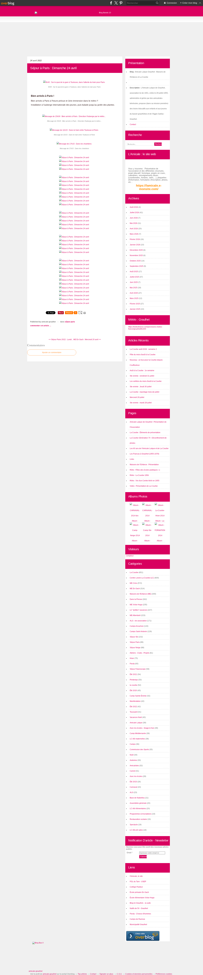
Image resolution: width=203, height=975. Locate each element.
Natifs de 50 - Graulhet (139, 908)
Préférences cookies (164, 974)
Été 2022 (133, 707)
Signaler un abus (106, 974)
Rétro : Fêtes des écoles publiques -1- (145, 470)
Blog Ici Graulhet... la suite (140, 903)
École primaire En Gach (139, 892)
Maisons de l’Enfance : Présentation (144, 465)
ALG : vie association (138, 621)
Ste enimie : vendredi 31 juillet (142, 376)
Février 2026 (135, 239)
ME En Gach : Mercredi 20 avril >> (87, 339)
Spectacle (134, 825)
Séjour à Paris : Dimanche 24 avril (53, 68)
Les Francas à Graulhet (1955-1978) (144, 454)
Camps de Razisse (137, 919)
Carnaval (133, 787)
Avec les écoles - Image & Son (142, 728)
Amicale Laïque (136, 723)
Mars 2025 (134, 298)
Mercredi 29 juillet (137, 397)
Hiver (132, 658)
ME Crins (133, 583)
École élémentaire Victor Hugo (142, 898)
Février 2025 (135, 304)
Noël (132, 755)
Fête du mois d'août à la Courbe (142, 355)
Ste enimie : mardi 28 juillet (141, 403)
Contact (133, 124)
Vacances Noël (136, 717)
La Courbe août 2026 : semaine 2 (143, 349)
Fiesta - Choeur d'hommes (140, 914)
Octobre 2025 (135, 261)
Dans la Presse (136, 599)
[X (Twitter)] (116, 3)
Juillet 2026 (135, 212)
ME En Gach (135, 589)
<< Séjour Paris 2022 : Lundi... (61, 339)
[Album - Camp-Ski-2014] (147, 535)
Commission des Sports (139, 749)
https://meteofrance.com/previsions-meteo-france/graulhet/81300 (145, 328)
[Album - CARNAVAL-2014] (147, 516)
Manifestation (135, 701)
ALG (131, 792)
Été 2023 (133, 782)
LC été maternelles (137, 739)
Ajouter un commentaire (51, 352)
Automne (133, 760)
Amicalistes (134, 766)
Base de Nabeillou (137, 798)
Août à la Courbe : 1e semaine (142, 370)
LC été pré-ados (136, 830)
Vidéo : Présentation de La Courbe (144, 486)
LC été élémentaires (138, 808)
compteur (130, 556)
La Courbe (134, 572)
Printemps (134, 680)
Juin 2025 (134, 282)
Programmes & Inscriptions (140, 814)
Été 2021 (133, 674)
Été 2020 (133, 690)
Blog (132, 72)
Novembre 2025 (136, 255)
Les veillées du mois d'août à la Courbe (146, 381)
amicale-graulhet (35, 971)
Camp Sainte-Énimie (138, 696)
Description (135, 88)
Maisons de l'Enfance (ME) (140, 594)
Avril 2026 (134, 229)
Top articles (82, 974)
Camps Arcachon (137, 626)
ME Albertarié (135, 615)
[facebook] (111, 3)
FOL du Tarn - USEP (138, 882)
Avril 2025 (134, 293)
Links (132, 459)
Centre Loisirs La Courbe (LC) (142, 578)
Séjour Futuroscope (138, 669)
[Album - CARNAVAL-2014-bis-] (135, 516)
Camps (133, 744)
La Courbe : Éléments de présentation (145, 432)
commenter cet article (39, 326)
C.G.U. (119, 974)
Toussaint (133, 712)
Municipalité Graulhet (138, 924)
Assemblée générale (138, 803)
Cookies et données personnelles (138, 974)
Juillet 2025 (135, 277)
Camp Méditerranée (138, 733)
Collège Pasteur (136, 887)
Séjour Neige (135, 648)
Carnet (132, 771)
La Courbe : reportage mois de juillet (144, 392)
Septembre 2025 (137, 266)
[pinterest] (121, 3)
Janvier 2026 (135, 245)
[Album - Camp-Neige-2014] (135, 535)
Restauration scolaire (138, 819)
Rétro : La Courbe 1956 (139, 475)
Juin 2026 (134, 218)
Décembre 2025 (136, 250)
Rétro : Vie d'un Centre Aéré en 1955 (144, 481)
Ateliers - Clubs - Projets (139, 653)
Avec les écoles (136, 776)
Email (129, 853)
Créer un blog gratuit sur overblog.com (143, 936)
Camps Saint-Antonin (138, 631)
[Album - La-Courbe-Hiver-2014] (160, 516)
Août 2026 (134, 207)
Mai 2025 (134, 288)
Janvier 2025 (135, 309)
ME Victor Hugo (136, 605)
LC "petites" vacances (138, 610)
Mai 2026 (134, 223)
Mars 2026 (134, 234)
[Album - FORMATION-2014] (160, 535)
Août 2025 (134, 272)
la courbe (133, 685)
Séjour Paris (70, 322)
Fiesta (132, 664)
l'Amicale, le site (136, 876)
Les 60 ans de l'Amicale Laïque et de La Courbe (149, 448)
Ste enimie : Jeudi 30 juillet (140, 387)
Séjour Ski (134, 637)
